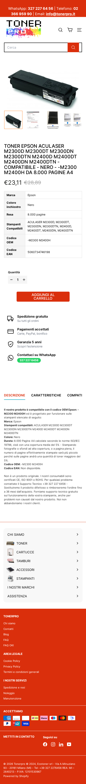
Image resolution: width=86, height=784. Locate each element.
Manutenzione (12, 698)
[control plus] (24, 280)
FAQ (6, 639)
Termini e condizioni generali (21, 671)
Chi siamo (9, 623)
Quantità (14, 272)
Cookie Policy (11, 660)
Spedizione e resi (14, 687)
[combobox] (43, 47)
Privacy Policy (11, 666)
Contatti (8, 628)
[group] (13, 120)
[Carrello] (70, 30)
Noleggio (9, 693)
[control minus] (11, 280)
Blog (6, 634)
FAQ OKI (8, 645)
